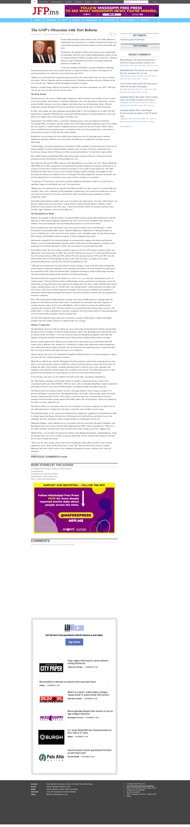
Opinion (51, 20)
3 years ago (154, 65)
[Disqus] (74, 581)
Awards (96, 2)
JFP (34, 2)
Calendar (91, 20)
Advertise (78, 2)
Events (68, 784)
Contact (87, 2)
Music (76, 20)
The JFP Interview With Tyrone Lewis (44, 476)
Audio (67, 789)
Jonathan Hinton (127, 97)
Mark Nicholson (127, 70)
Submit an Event (64, 787)
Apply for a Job (62, 794)
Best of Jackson (57, 2)
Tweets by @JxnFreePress (132, 39)
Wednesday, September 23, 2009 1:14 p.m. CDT (59, 34)
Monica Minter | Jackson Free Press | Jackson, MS (135, 65)
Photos (49, 789)
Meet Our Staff (51, 794)
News (37, 20)
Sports (144, 20)
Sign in (155, 2)
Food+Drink (127, 20)
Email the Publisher (69, 792)
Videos (61, 789)
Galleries (55, 789)
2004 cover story (79, 278)
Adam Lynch (37, 34)
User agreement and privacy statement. (140, 786)
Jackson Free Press (47, 11)
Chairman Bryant (37, 471)
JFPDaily (68, 2)
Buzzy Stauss (126, 60)
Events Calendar (52, 787)
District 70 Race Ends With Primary (43, 479)
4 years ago (144, 92)
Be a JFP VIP (43, 2)
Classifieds (58, 792)
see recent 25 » (126, 126)
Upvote (111, 34)
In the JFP (50, 792)
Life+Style (109, 20)
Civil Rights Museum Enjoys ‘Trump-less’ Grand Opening (51, 468)
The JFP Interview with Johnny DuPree (44, 474)
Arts (64, 20)
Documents (74, 789)
